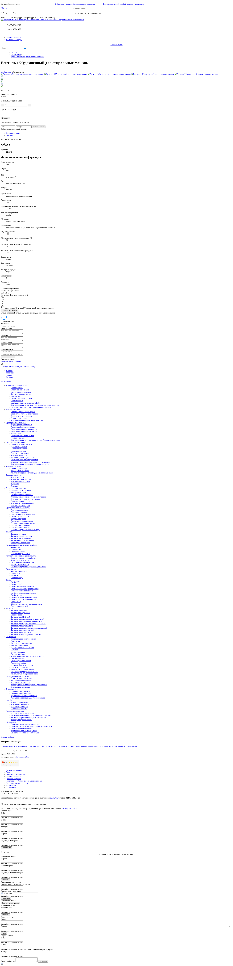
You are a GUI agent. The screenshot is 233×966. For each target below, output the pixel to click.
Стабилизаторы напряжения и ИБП (25, 403)
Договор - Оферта (13, 779)
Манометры (16, 547)
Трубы (8, 580)
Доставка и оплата (13, 37)
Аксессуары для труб (19, 606)
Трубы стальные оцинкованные (24, 597)
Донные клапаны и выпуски (22, 648)
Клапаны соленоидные (20, 506)
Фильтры (9, 532)
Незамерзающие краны (20, 482)
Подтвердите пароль (9, 841)
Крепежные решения (19, 707)
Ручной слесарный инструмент (24, 731)
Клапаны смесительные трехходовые (26, 499)
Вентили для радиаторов (21, 490)
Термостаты (16, 573)
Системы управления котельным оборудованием (31, 407)
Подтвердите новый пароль (12, 873)
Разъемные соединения (20, 613)
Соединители (16, 615)
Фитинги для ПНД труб (21, 632)
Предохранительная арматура (18, 508)
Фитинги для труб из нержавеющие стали (28, 624)
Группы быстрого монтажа (22, 398)
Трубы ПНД (16, 602)
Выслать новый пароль (10, 903)
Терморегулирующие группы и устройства (28, 567)
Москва (4, 8)
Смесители (15, 641)
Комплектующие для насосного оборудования (30, 464)
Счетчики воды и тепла (20, 554)
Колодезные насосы (19, 455)
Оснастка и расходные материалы (25, 733)
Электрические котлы (20, 390)
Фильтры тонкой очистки (21, 536)
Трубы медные (17, 595)
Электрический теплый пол (22, 436)
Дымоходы (15, 396)
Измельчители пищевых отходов (24, 674)
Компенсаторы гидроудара (22, 521)
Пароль (4, 834)
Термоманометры (18, 551)
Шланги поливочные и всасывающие (26, 604)
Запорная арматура (13, 475)
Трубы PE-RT (16, 584)
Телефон (4, 827)
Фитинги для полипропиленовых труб (27, 621)
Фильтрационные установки (22, 540)
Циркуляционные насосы (21, 444)
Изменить (5, 880)
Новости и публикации (15, 774)
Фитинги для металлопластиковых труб (27, 619)
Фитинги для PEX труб (20, 617)
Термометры (16, 549)
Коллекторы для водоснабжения (24, 558)
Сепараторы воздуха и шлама (23, 523)
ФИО (3, 813)
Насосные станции (18, 451)
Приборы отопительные (16, 423)
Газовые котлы (17, 388)
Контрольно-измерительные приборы (21, 545)
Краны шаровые (17, 477)
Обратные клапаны (19, 512)
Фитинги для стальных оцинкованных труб (29, 628)
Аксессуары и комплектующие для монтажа (29, 685)
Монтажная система (19, 709)
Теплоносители (17, 401)
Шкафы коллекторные (20, 565)
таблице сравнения (69, 808)
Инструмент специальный (22, 728)
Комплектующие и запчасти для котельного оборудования (35, 405)
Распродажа (6, 381)
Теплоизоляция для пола (21, 693)
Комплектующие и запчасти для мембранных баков (32, 473)
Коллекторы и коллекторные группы (21, 556)
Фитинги (9, 608)
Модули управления (19, 571)
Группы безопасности (20, 516)
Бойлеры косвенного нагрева (23, 412)
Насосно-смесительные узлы (22, 562)
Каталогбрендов (9, 376)
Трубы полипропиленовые (22, 591)
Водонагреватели (13, 409)
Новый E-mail (6, 908)
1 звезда (33, 366)
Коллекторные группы (20, 560)
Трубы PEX (15, 582)
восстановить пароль (226, 926)
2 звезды (26, 366)
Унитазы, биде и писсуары (22, 665)
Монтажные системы (19, 645)
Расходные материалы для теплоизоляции (28, 698)
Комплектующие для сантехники (24, 672)
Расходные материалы (15, 711)
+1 (29, 105)
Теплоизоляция (12, 689)
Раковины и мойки (18, 663)
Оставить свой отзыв (9, 310)
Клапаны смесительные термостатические (28, 497)
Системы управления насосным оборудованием (30, 462)
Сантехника (11, 637)
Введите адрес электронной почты (15, 884)
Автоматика (11, 569)
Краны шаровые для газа (21, 479)
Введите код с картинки (11, 891)
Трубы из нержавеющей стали (23, 593)
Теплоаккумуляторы (19, 418)
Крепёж (9, 700)
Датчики (14, 575)
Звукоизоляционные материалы (24, 696)
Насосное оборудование (16, 442)
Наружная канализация (20, 683)
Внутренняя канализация (21, 678)
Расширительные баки (20, 471)
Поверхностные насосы (20, 453)
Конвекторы (16, 433)
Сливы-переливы (18, 652)
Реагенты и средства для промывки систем (28, 717)
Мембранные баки (13, 466)
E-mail (3, 820)
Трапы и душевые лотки (21, 661)
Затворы (14, 486)
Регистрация (6, 848)
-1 (2, 105)
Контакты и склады (14, 40)
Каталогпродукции (10, 372)
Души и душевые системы (22, 643)
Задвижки (15, 484)
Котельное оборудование (16, 385)
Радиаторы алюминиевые (21, 425)
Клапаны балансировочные (22, 503)
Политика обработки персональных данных (24, 781)
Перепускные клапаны (20, 525)
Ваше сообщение (8, 961)
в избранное (6, 72)
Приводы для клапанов (20, 501)
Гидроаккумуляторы (19, 468)
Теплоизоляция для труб (21, 691)
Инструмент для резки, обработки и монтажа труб (31, 726)
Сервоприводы (17, 578)
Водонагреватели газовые (21, 416)
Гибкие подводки (18, 658)
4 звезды (11, 366)
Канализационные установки (23, 457)
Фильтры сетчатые (18, 534)
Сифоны (14, 650)
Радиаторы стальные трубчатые (24, 431)
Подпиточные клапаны (20, 527)
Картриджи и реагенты (20, 543)
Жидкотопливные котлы (21, 394)
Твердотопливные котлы (21, 392)
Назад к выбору (7, 737)
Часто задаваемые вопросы (17, 783)
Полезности (19, 361)
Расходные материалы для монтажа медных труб (31, 715)
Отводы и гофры (18, 654)
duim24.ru (54, 798)
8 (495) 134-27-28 (14, 25)
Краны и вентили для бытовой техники (27, 656)
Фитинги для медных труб (22, 626)
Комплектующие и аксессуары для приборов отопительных (35, 440)
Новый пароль (7, 866)
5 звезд (4, 366)
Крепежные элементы (20, 704)
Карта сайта (11, 785)
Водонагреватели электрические (24, 414)
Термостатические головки (22, 495)
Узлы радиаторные (18, 492)
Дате (3, 361)
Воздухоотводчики (18, 519)
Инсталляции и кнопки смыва (23, 639)
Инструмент (11, 722)
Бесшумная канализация (21, 680)
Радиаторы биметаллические (23, 427)
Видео (8, 772)
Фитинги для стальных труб (22, 630)
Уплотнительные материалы (22, 713)
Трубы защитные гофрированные (24, 589)
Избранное (64, 4)
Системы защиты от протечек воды (25, 530)
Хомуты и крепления (19, 702)
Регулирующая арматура (16, 488)
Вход (4, 933)
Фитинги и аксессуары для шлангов (26, 634)
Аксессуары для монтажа (21, 720)
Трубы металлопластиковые (22, 586)
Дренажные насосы (19, 447)
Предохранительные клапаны (23, 514)
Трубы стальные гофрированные (24, 599)
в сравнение (19, 72)
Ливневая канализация (20, 687)
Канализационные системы (17, 676)
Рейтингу (9, 361)
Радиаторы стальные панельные (24, 429)
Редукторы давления (19, 510)
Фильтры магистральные (21, 538)
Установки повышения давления (24, 460)
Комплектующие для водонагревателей (27, 420)
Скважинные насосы (19, 449)
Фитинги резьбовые (19, 610)
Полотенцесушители (19, 667)
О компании (11, 787)
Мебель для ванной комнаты (22, 669)
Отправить (6, 898)
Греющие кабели (18, 438)
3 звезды (18, 366)
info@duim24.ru (22, 757)
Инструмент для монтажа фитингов (25, 724)
